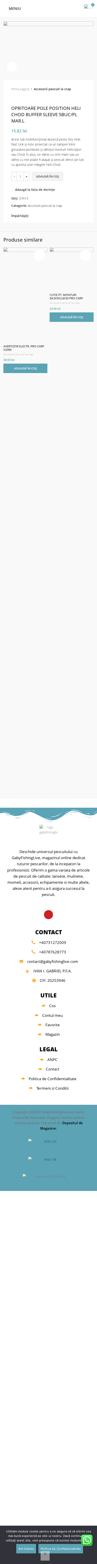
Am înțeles (26, 1548)
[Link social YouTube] (48, 914)
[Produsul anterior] (13, 98)
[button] (25, 368)
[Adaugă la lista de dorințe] (39, 255)
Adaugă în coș (47, 176)
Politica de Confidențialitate (61, 1548)
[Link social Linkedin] (47, 216)
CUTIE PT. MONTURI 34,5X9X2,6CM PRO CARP (66, 296)
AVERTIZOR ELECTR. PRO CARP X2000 (23, 348)
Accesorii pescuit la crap (52, 89)
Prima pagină (20, 89)
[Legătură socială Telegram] (52, 216)
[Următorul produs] (22, 98)
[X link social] (36, 216)
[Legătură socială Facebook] (31, 216)
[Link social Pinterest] (42, 216)
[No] (45, 1556)
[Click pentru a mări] (12, 67)
